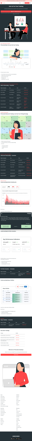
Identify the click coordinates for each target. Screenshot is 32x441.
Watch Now (17, 335)
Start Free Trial (2, 421)
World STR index (2, 409)
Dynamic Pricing (2, 396)
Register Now (26, 90)
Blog (16, 409)
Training (1, 424)
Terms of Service (17, 434)
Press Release (17, 416)
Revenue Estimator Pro (3, 400)
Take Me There (16, 354)
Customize (15, 226)
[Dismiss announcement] (31, 0)
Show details (28, 223)
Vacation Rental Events (3, 412)
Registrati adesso (29, 173)
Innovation (17, 412)
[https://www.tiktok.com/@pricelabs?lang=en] (18, 436)
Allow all (26, 226)
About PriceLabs (18, 420)
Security (10, 434)
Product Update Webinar (19, 415)
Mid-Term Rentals (18, 400)
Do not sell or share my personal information (6, 226)
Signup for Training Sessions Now (16, 11)
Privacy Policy (13, 434)
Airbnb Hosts (17, 396)
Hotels (17, 403)
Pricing (17, 421)
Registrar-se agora (29, 175)
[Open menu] (30, 3)
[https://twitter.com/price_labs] (14, 436)
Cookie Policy (21, 434)
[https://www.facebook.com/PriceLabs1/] (13, 436)
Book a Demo (2, 420)
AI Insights (2, 403)
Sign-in (17, 428)
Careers (17, 424)
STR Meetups (2, 415)
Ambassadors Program (18, 427)
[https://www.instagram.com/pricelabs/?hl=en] (17, 436)
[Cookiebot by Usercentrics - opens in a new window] (27, 213)
